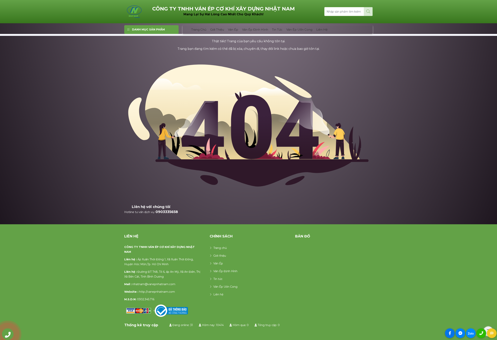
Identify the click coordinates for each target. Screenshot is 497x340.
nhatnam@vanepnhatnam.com (153, 284)
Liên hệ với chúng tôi (151, 207)
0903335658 (167, 212)
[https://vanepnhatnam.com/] (134, 11)
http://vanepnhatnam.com (157, 291)
